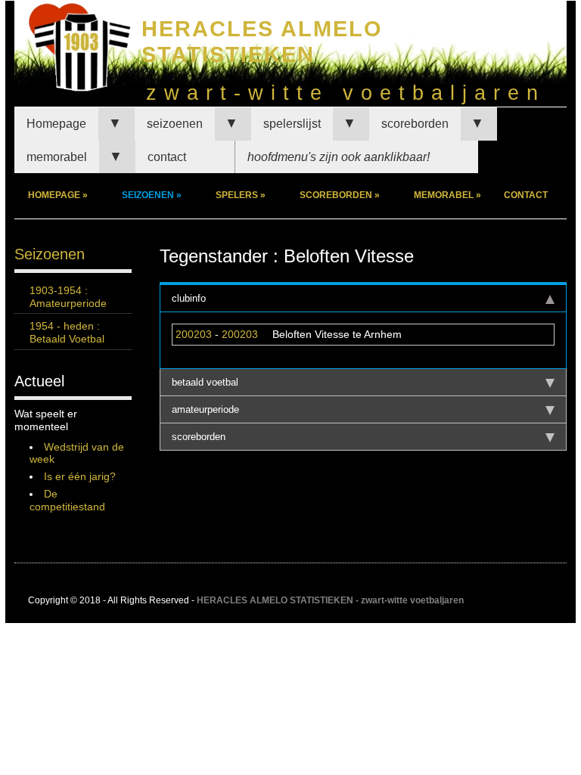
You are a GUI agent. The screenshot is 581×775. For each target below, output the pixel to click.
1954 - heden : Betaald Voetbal (67, 332)
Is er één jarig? (80, 476)
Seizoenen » (152, 195)
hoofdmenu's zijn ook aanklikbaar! (338, 156)
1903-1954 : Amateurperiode (68, 296)
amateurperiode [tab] (205, 409)
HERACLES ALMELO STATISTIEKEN (262, 41)
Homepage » (58, 195)
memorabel (56, 156)
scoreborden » (340, 195)
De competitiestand (67, 500)
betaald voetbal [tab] (205, 382)
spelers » (241, 195)
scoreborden (415, 123)
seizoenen (175, 123)
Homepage (56, 123)
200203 (194, 334)
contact (167, 156)
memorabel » (447, 195)
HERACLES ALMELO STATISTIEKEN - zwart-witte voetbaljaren (330, 600)
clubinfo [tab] (189, 298)
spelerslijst (292, 123)
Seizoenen (49, 254)
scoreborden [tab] (198, 436)
